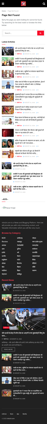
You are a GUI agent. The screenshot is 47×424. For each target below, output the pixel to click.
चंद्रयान (4, 274)
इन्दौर (3, 252)
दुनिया (19, 249)
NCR (3, 238)
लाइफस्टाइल (36, 256)
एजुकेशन (4, 259)
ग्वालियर (4, 270)
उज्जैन (4, 256)
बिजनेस (19, 263)
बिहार (18, 270)
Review (5, 241)
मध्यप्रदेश (35, 245)
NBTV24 (19, 54)
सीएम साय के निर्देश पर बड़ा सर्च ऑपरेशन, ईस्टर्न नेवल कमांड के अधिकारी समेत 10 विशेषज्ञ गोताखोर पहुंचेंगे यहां (30, 84)
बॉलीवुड (19, 274)
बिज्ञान (19, 267)
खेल (3, 267)
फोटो (18, 259)
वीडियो (34, 263)
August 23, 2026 (29, 54)
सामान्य (34, 270)
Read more (8, 349)
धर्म (18, 252)
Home (4, 11)
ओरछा (3, 263)
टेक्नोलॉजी (20, 245)
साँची (33, 267)
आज (3, 249)
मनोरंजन (34, 249)
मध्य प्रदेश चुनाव (37, 241)
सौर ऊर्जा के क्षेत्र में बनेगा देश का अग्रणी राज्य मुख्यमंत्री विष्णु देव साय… (29, 49)
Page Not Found (13, 11)
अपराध (4, 245)
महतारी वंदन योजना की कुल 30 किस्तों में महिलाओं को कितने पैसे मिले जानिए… (27, 152)
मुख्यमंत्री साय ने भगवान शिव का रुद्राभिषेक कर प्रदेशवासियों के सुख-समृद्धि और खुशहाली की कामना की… (29, 97)
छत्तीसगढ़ (20, 238)
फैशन (18, 256)
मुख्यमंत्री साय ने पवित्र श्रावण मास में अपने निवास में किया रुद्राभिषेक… (28, 108)
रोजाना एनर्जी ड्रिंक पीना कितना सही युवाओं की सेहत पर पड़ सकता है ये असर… (29, 131)
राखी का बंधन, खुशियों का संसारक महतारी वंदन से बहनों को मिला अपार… (29, 72)
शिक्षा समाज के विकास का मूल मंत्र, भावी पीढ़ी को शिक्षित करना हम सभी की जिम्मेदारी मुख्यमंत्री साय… (30, 120)
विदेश (33, 259)
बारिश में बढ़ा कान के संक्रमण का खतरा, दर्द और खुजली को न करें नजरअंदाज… (30, 141)
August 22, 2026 (29, 112)
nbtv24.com (11, 418)
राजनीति (34, 252)
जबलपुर (19, 241)
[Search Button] (40, 33)
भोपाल (34, 238)
